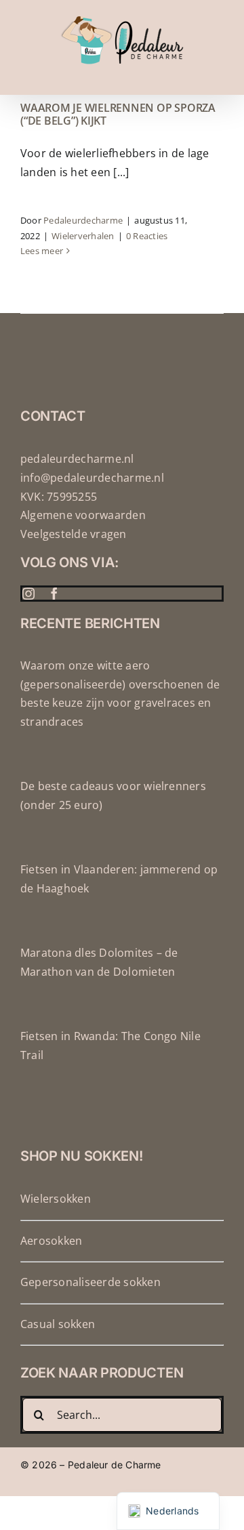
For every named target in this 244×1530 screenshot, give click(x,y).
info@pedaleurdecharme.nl (92, 477)
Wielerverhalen (83, 236)
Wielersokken (55, 1198)
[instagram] (28, 593)
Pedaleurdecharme (83, 220)
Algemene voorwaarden (83, 515)
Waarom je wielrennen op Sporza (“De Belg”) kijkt (118, 114)
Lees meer (41, 251)
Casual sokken (57, 1324)
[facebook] (54, 593)
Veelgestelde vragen (73, 533)
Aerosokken (51, 1240)
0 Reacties (146, 236)
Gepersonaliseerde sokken (90, 1282)
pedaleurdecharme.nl (77, 458)
